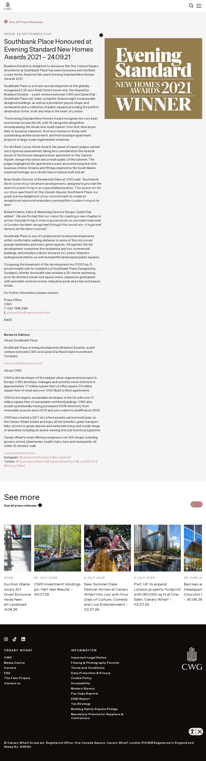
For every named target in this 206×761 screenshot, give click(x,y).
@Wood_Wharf (14, 466)
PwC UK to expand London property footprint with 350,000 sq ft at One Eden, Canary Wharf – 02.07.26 (127, 594)
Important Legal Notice (88, 657)
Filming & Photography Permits (95, 663)
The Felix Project (17, 678)
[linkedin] (23, 640)
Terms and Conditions (87, 668)
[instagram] (6, 640)
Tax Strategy (81, 704)
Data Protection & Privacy (91, 673)
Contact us (12, 683)
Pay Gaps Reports (84, 693)
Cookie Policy (81, 678)
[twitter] (15, 640)
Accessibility (80, 683)
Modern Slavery (83, 688)
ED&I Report (80, 699)
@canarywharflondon (34, 457)
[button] (191, 6)
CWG (8, 657)
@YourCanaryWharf (30, 461)
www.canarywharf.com (20, 453)
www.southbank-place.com (23, 363)
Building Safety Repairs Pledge (94, 709)
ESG (7, 673)
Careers (10, 668)
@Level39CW (85, 461)
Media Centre (14, 663)
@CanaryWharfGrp (59, 461)
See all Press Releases (26, 22)
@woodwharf (61, 457)
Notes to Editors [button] (17, 335)
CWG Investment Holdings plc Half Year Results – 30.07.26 (27, 589)
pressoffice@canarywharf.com (28, 312)
